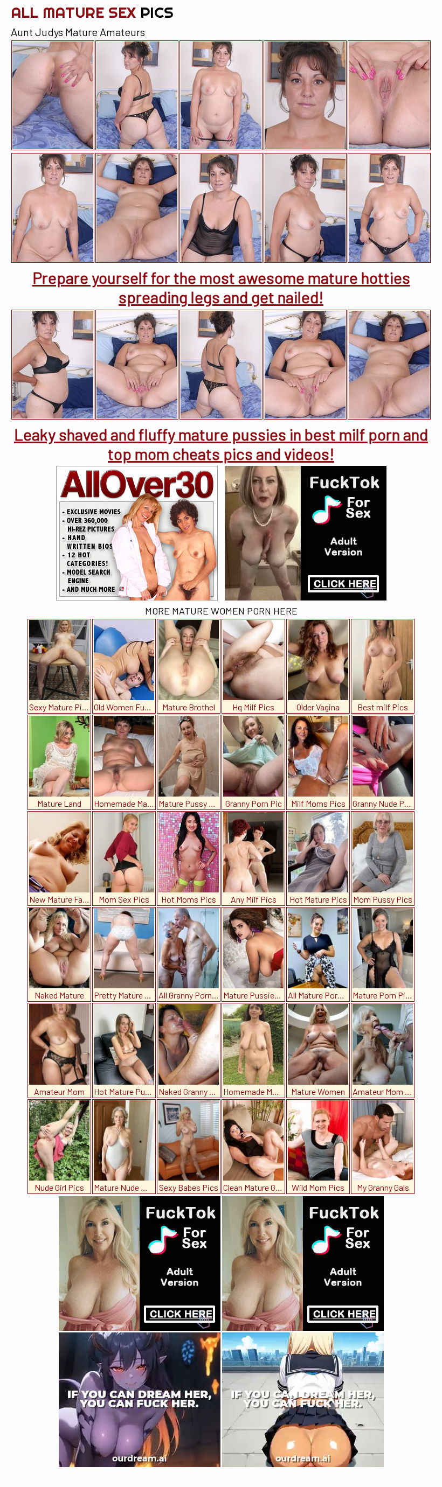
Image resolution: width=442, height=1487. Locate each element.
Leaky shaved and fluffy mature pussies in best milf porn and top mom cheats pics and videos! (221, 443)
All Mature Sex (92, 12)
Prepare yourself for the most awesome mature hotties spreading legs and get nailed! (221, 287)
